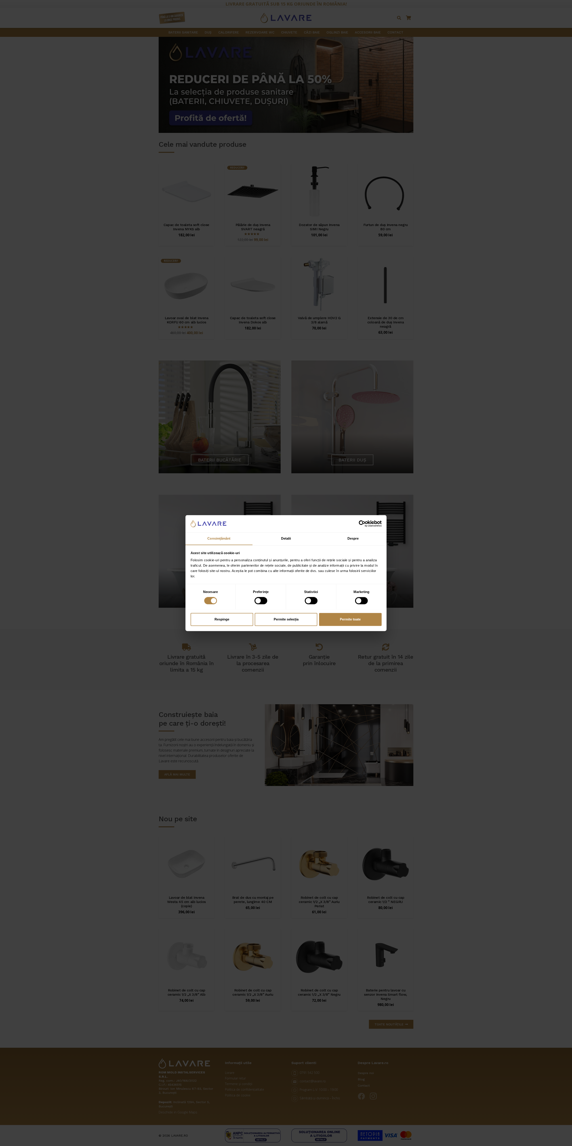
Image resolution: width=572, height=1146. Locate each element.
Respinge (221, 619)
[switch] (260, 600)
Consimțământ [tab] (218, 538)
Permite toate (350, 619)
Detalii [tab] (286, 538)
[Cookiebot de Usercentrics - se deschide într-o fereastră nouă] (362, 523)
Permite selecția (286, 619)
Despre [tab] (353, 538)
